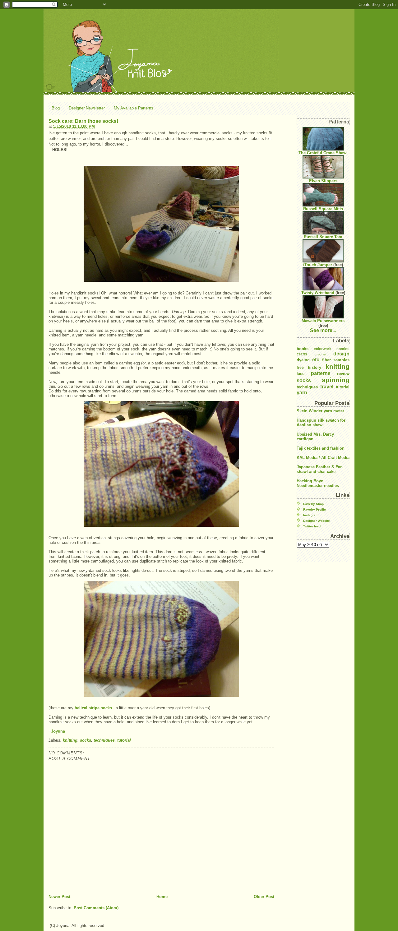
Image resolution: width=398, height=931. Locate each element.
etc (315, 359)
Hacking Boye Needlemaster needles (318, 483)
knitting (70, 740)
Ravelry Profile (314, 509)
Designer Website (316, 520)
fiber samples (335, 360)
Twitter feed (312, 526)
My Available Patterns (133, 108)
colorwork (322, 349)
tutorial (124, 740)
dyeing (303, 360)
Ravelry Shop (313, 504)
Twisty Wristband (317, 292)
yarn (302, 392)
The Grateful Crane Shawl (323, 153)
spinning (335, 379)
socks (85, 740)
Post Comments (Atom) (96, 908)
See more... (323, 330)
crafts (302, 354)
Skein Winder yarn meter (320, 411)
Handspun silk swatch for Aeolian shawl (321, 422)
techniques (104, 740)
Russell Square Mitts (323, 208)
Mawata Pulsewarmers (323, 320)
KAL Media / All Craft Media (323, 457)
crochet (320, 354)
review (343, 373)
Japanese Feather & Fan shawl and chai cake (320, 469)
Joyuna (58, 731)
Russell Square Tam (323, 236)
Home (162, 896)
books (302, 348)
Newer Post (59, 896)
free (300, 367)
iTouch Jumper (317, 264)
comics (342, 349)
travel (326, 386)
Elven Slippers (323, 180)
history (314, 367)
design (341, 353)
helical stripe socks (93, 708)
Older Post (264, 896)
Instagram (310, 515)
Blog (56, 108)
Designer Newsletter (87, 108)
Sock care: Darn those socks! (83, 121)
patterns (321, 373)
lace (300, 373)
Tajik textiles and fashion (321, 448)
